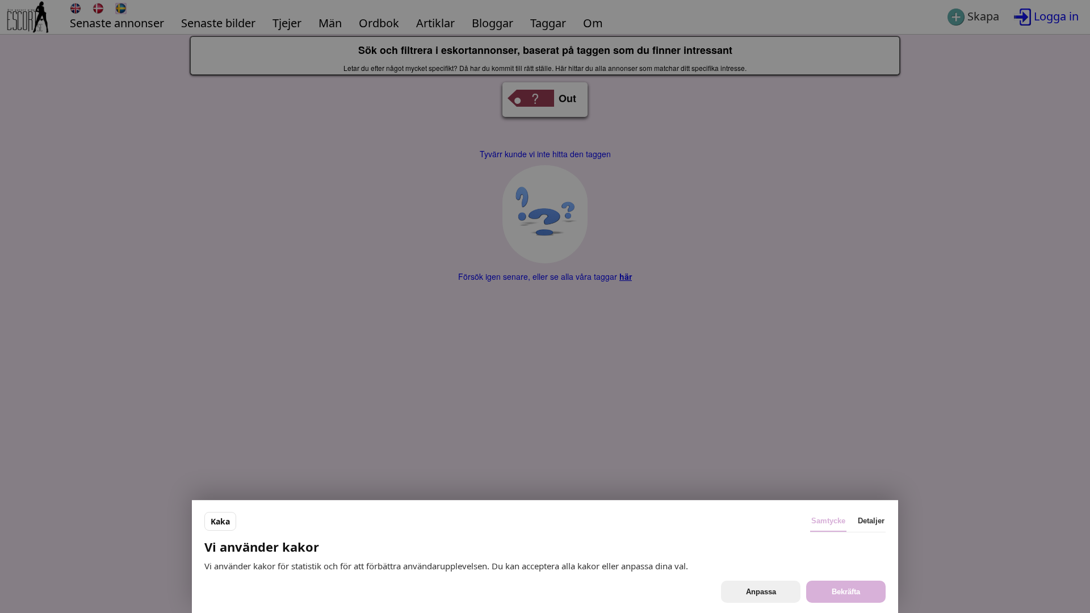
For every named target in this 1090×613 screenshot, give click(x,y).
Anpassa (761, 591)
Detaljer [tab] (871, 521)
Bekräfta (846, 591)
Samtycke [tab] (828, 521)
